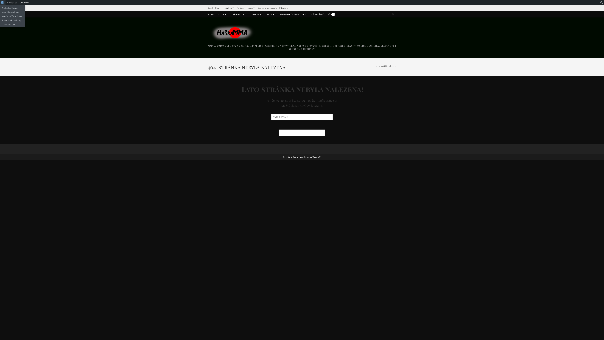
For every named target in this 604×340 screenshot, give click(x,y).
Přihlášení (283, 8)
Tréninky (228, 8)
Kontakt (240, 8)
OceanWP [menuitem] (24, 2)
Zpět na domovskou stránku (302, 132)
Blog (217, 8)
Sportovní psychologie (267, 8)
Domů (210, 8)
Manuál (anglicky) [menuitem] (10, 12)
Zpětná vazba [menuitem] (8, 24)
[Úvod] (377, 66)
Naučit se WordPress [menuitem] (12, 16)
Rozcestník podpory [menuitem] (11, 20)
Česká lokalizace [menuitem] (10, 8)
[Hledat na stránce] (393, 14)
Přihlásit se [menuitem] (12, 2)
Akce (251, 8)
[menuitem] (3, 2)
